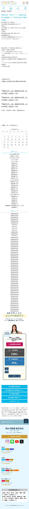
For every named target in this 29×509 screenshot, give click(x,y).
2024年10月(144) (14, 254)
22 (26, 142)
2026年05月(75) (14, 219)
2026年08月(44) (14, 213)
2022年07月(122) (14, 303)
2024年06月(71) (14, 261)
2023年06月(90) (14, 283)
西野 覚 (13, 172)
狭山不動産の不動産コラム (14, 397)
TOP (26, 421)
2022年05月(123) (14, 307)
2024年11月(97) (14, 252)
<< (11, 129)
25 (11, 144)
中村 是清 (13, 203)
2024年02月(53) (14, 268)
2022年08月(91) (14, 301)
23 (4, 144)
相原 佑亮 (13, 187)
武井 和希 (13, 190)
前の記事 (3, 11)
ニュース (13, 159)
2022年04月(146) (14, 309)
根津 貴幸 (13, 183)
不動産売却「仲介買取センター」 (13, 205)
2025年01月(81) (14, 248)
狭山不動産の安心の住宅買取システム (14, 390)
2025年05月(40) (14, 241)
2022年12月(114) (14, 294)
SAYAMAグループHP (14, 401)
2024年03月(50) (14, 266)
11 (11, 139)
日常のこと (13, 156)
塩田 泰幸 (13, 196)
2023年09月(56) (14, 277)
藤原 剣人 (13, 189)
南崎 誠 (13, 200)
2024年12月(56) (14, 250)
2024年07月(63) (14, 259)
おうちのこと (13, 157)
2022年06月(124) (14, 305)
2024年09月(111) (15, 255)
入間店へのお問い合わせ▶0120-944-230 (13, 81)
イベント (13, 161)
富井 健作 (13, 176)
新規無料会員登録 (15, 344)
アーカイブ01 (13, 179)
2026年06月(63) (14, 217)
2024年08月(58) (14, 257)
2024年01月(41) (14, 270)
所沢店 (13, 165)
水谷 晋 (13, 198)
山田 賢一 (13, 178)
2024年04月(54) (14, 265)
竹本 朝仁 (13, 192)
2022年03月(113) (14, 310)
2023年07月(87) (14, 281)
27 (19, 144)
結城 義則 (13, 170)
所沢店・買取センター (6, 468)
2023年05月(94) (14, 285)
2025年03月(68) (14, 244)
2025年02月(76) (14, 246)
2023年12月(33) (14, 272)
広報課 (13, 201)
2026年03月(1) (14, 222)
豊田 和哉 (13, 174)
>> (18, 129)
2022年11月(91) (14, 296)
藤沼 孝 (13, 168)
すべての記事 (13, 154)
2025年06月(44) (14, 239)
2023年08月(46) (14, 279)
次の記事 (9, 11)
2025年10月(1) (14, 232)
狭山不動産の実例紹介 (14, 393)
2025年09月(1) (14, 233)
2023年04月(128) (14, 287)
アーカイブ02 (13, 194)
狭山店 (13, 163)
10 (8, 139)
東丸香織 (14, 207)
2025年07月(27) (14, 237)
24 (8, 144)
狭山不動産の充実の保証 (14, 386)
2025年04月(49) (14, 243)
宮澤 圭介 (13, 181)
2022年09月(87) (14, 299)
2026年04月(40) (14, 221)
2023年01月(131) (14, 292)
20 (19, 142)
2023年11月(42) (14, 274)
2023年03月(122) (14, 288)
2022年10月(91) (14, 298)
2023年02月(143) (14, 290)
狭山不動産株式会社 (13, 505)
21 (22, 142)
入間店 (12, 167)
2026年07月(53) (14, 215)
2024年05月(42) (14, 263)
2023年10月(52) (14, 276)
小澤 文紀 (13, 185)
